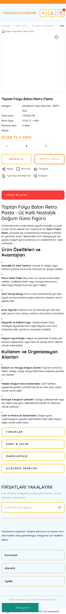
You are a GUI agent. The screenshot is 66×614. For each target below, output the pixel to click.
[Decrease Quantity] (7, 146)
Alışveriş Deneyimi (22, 468)
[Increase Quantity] (46, 146)
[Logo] (19, 13)
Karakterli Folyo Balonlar (36, 105)
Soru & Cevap (17, 444)
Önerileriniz (17, 456)
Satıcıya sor (23, 607)
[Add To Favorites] (56, 37)
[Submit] (59, 507)
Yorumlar (14, 431)
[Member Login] (52, 13)
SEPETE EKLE (49, 159)
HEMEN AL (16, 159)
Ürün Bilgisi (16, 194)
